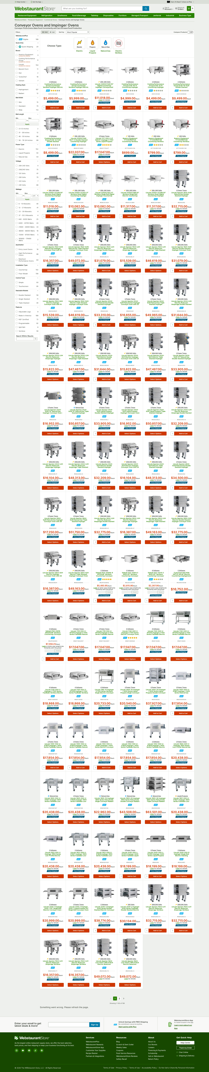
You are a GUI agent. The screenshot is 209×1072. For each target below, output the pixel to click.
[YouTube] (23, 1050)
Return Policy (153, 1059)
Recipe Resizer (92, 1053)
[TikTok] (35, 1050)
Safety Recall (121, 1059)
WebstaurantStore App (95, 1047)
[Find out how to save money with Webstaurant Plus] (48, 91)
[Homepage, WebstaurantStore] (35, 8)
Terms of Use (134, 1068)
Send (109, 592)
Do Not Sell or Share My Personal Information (176, 1068)
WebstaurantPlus (92, 1042)
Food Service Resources (125, 1053)
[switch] (190, 32)
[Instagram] (17, 1050)
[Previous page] (111, 998)
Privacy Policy (121, 1068)
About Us (151, 1042)
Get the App (37, 2)
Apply (27, 124)
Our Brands (152, 1044)
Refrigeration (46, 15)
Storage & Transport (139, 15)
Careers (151, 1047)
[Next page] (124, 998)
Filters (18, 32)
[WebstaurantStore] (45, 1038)
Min (17, 118)
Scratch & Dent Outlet (125, 1044)
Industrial (170, 15)
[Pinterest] (42, 1050)
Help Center (21, 2)
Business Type (185, 15)
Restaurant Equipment (27, 15)
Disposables (108, 15)
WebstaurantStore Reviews (127, 1056)
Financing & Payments (157, 1050)
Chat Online (183, 1052)
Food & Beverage (79, 15)
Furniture (122, 15)
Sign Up (94, 1024)
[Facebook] (29, 1050)
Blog (118, 1042)
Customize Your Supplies (95, 1050)
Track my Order (185, 1048)
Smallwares (62, 15)
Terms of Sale (108, 1068)
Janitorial (157, 15)
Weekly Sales (121, 1047)
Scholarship (152, 1053)
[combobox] (102, 8)
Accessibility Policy (149, 1068)
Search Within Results (24, 336)
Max (29, 118)
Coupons (119, 1050)
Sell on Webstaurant (156, 1056)
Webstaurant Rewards (94, 1044)
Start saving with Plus (127, 1027)
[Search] (35, 338)
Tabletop (94, 15)
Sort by (61, 32)
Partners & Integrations (95, 1056)
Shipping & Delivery (186, 1056)
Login (100, 100)
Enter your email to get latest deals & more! (28, 1024)
